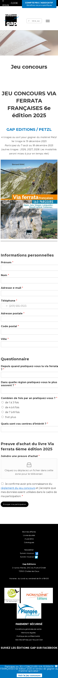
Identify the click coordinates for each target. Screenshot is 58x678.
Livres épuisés (29, 535)
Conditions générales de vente (28, 629)
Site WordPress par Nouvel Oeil (29, 640)
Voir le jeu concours (29, 675)
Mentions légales (28, 632)
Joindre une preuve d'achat (20, 456)
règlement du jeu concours (18, 488)
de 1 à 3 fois (12, 402)
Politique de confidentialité (28, 636)
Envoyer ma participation (14, 504)
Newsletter (29, 550)
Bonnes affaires (29, 532)
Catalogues (29, 542)
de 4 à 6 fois (12, 407)
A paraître (29, 539)
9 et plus (10, 417)
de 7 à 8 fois (12, 412)
